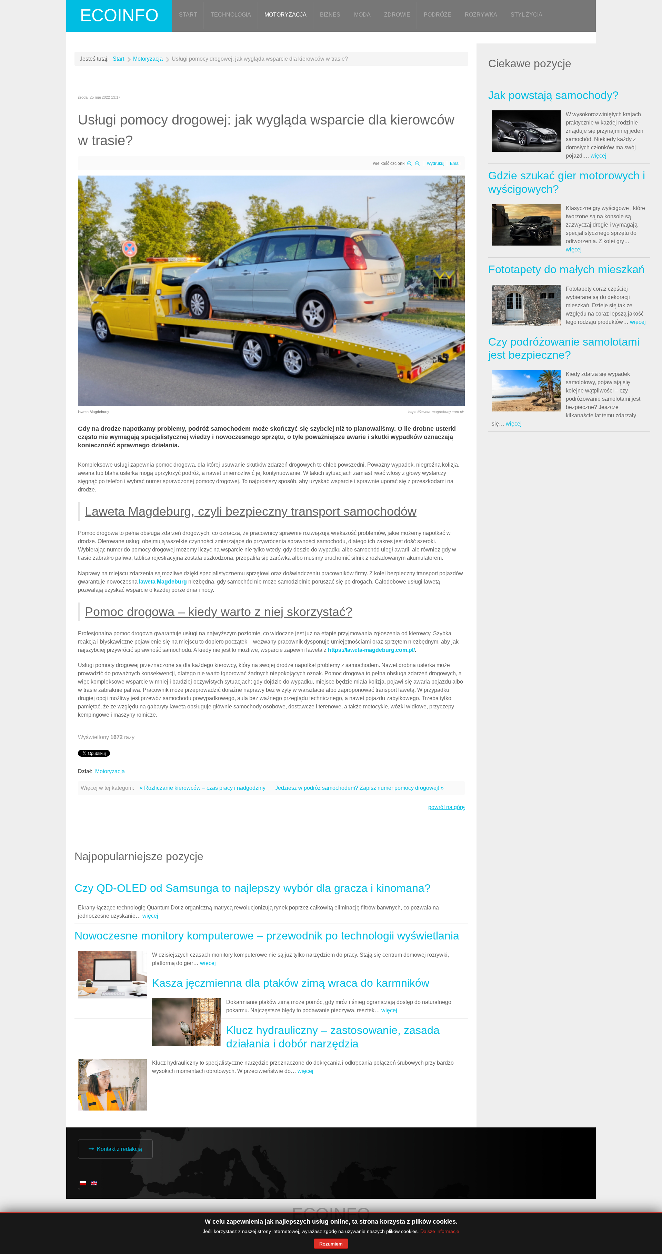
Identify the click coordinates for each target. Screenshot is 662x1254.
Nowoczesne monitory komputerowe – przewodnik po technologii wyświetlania (266, 935)
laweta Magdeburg (163, 582)
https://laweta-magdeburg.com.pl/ (371, 650)
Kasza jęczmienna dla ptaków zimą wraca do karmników (290, 983)
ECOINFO (119, 15)
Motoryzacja (110, 771)
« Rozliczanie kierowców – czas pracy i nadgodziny (202, 788)
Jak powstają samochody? (553, 95)
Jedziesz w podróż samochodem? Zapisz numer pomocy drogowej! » (359, 788)
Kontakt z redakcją (119, 1149)
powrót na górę (446, 807)
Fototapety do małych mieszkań (566, 269)
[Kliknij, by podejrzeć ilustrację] (271, 290)
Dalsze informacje (439, 1231)
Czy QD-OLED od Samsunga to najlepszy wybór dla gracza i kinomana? (252, 888)
